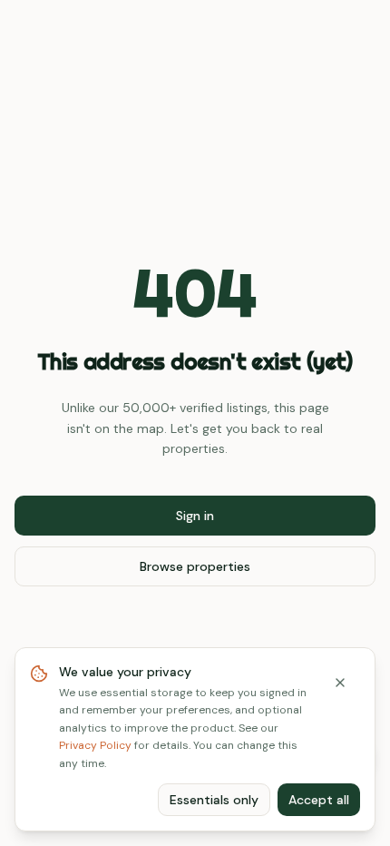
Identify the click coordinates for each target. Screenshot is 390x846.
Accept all (318, 800)
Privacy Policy (95, 745)
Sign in (195, 515)
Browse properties (195, 566)
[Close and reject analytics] (340, 683)
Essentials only (214, 800)
